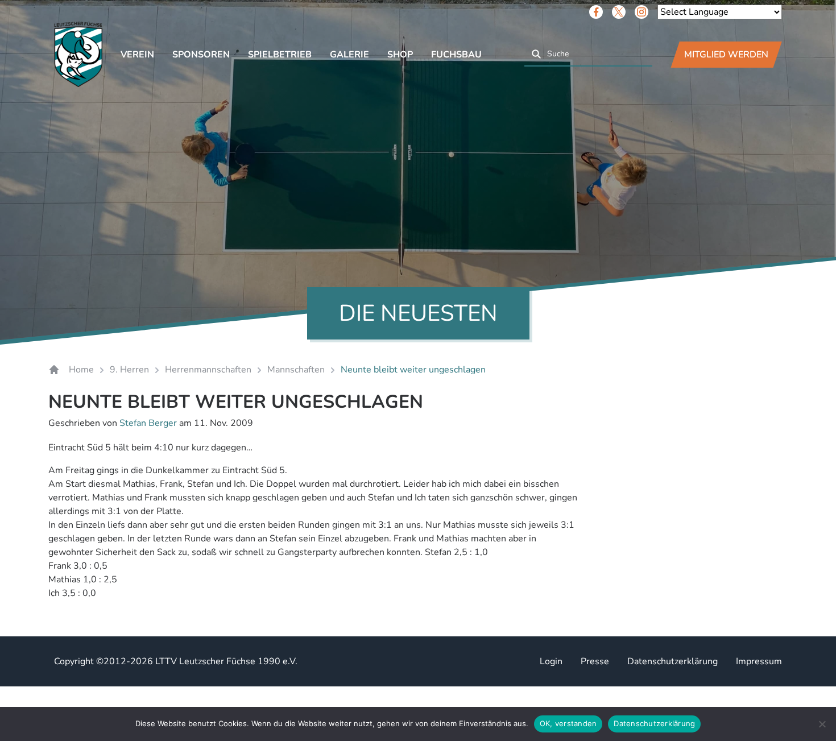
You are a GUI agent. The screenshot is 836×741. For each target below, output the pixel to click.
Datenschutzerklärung (672, 661)
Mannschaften (296, 369)
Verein (137, 54)
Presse (595, 661)
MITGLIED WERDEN (726, 54)
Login (551, 661)
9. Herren (129, 369)
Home (81, 369)
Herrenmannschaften (208, 369)
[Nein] (821, 724)
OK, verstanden (568, 723)
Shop (400, 54)
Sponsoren (201, 54)
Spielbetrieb (280, 54)
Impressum (759, 661)
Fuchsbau (456, 54)
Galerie (349, 54)
